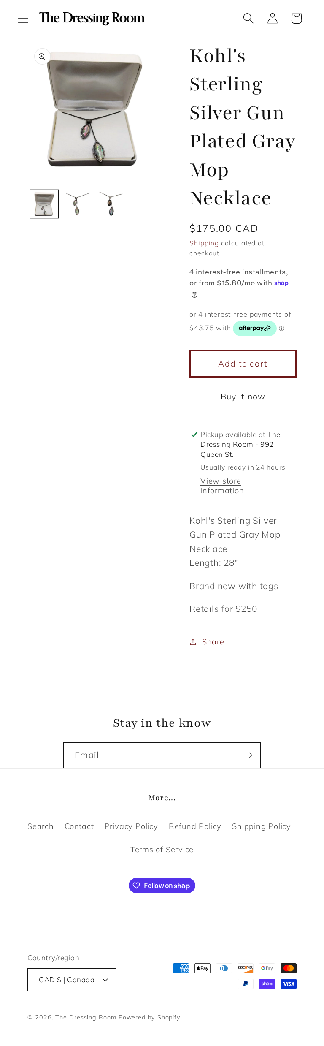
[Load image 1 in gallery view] (44, 204)
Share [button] (213, 642)
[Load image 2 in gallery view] (78, 204)
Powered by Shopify (150, 1017)
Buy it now (243, 396)
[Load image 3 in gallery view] (111, 204)
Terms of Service (162, 849)
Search (40, 826)
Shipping (204, 243)
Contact (79, 826)
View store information (222, 485)
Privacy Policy (131, 826)
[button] (23, 18)
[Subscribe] (248, 755)
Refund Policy (195, 826)
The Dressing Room (85, 1017)
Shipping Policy (261, 826)
